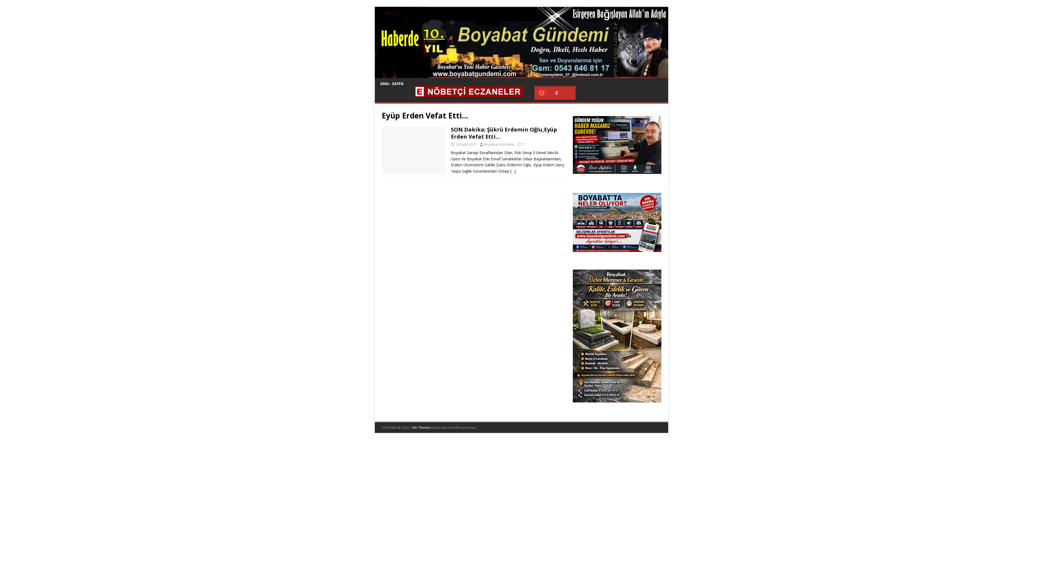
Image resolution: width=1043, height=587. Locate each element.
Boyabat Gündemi (499, 144)
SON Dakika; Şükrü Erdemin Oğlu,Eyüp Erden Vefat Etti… (504, 133)
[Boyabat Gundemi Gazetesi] (521, 74)
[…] (513, 171)
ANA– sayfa (392, 83)
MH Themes (421, 427)
